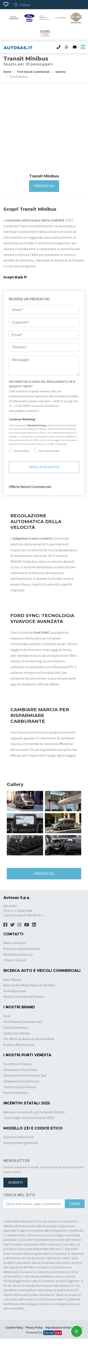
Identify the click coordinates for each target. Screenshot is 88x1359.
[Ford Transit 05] (63, 844)
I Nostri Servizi (14, 960)
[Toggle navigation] (82, 47)
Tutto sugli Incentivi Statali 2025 (28, 1117)
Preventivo (44, 186)
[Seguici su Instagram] (19, 924)
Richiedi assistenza (18, 954)
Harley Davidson (15, 1027)
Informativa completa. (54, 411)
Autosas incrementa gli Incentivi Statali (34, 1112)
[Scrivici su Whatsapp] (77, 1331)
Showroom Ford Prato (20, 1069)
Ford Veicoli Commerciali (33, 72)
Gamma (61, 72)
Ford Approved (14, 991)
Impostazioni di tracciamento (64, 1327)
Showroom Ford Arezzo (21, 1081)
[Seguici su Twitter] (12, 924)
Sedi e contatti (14, 942)
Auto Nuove (12, 979)
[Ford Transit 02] (25, 822)
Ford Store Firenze (17, 1064)
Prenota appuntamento (22, 948)
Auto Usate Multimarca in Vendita (29, 985)
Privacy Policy (34, 1327)
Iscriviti (15, 1182)
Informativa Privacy (36, 425)
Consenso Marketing (23, 419)
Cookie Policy (14, 1327)
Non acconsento (49, 451)
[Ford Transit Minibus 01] (25, 800)
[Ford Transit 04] (25, 844)
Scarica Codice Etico (18, 1137)
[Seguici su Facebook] (5, 924)
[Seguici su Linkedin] (34, 924)
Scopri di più (13, 277)
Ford (6, 1016)
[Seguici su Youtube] (26, 924)
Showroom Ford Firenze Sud (24, 1075)
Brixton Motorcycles (19, 1044)
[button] (44, 419)
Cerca (74, 1203)
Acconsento (21, 451)
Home (7, 72)
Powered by (34, 1332)
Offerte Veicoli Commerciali (30, 486)
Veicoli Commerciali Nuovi (23, 996)
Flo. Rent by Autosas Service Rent (29, 1039)
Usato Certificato (16, 1033)
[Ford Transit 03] (63, 822)
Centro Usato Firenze (19, 1087)
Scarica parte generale (20, 1142)
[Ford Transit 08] (63, 800)
